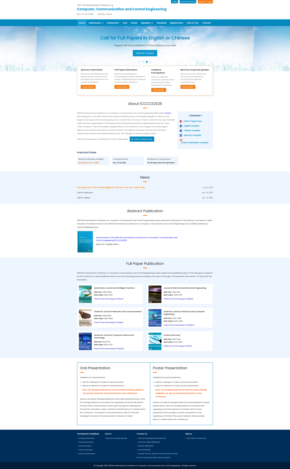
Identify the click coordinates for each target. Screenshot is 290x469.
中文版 (174, 2)
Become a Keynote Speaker (116, 438)
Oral (125, 22)
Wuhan (168, 113)
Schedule (161, 22)
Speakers (146, 22)
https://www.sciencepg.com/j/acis (108, 299)
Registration (176, 22)
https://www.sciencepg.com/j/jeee (178, 299)
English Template (191, 126)
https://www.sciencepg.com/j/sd (178, 346)
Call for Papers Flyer (193, 121)
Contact (206, 22)
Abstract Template (192, 135)
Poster (134, 22)
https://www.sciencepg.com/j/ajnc (108, 322)
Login (210, 2)
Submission (95, 22)
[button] (139, 62)
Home (82, 22)
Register (202, 2)
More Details (88, 87)
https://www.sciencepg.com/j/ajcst (109, 348)
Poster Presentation (86, 450)
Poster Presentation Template (194, 142)
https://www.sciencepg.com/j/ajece (179, 325)
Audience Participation (87, 454)
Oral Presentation (85, 446)
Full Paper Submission (87, 438)
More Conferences (188, 2)
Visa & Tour (193, 22)
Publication (113, 22)
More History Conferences (196, 438)
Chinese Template (192, 130)
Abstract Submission (86, 442)
